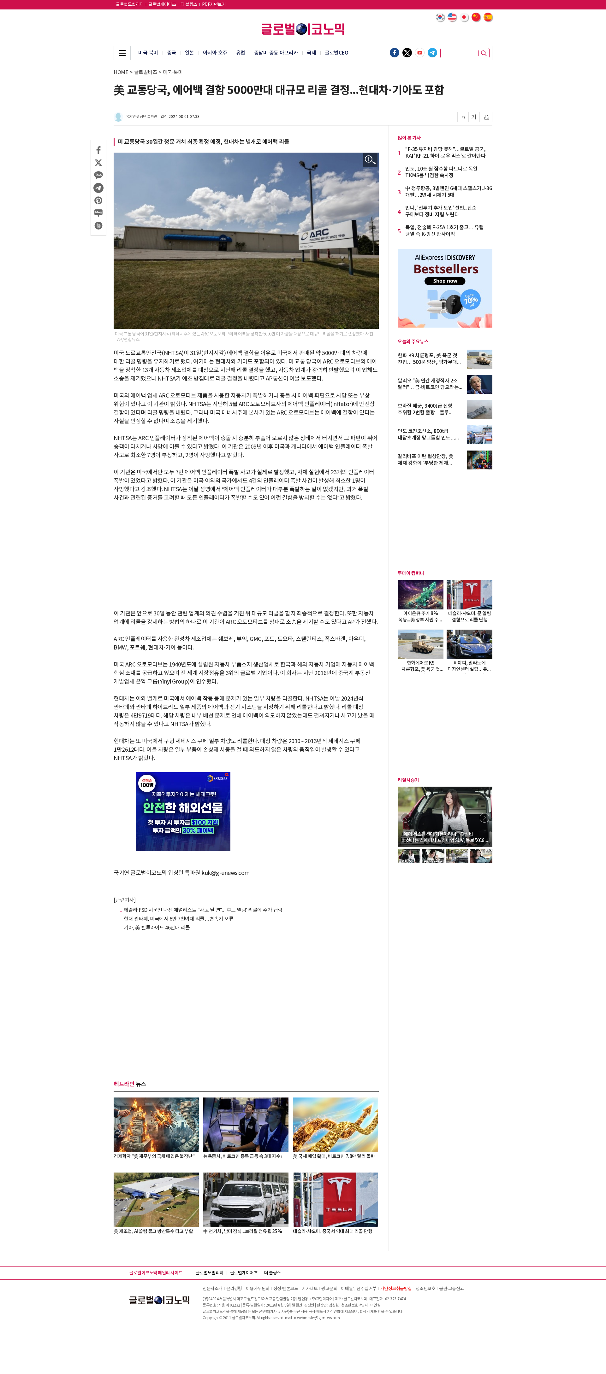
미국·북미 (148, 53)
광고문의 (329, 1288)
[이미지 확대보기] (370, 160)
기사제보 (310, 1288)
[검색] (484, 53)
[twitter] (407, 52)
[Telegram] (432, 52)
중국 (171, 53)
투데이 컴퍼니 (411, 573)
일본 (189, 53)
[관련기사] (124, 900)
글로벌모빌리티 (130, 4)
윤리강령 (234, 1288)
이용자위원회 (258, 1288)
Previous (405, 818)
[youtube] (420, 52)
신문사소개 (213, 1288)
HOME (121, 72)
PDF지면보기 (214, 4)
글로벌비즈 (145, 72)
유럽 (240, 53)
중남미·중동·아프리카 (276, 53)
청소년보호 (426, 1288)
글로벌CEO (336, 53)
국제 (311, 53)
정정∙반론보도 (285, 1288)
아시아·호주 (215, 53)
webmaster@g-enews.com (318, 1318)
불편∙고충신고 (451, 1288)
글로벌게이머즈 (162, 4)
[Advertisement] (246, 556)
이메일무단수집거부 (359, 1288)
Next (484, 818)
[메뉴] (122, 53)
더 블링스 (189, 4)
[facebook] (394, 52)
